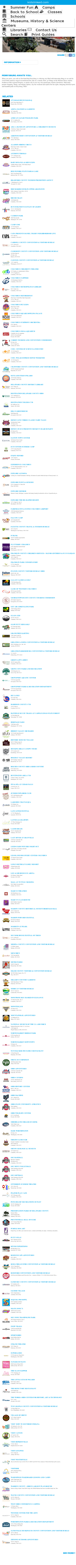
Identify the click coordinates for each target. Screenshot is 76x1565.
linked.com (38, 2)
